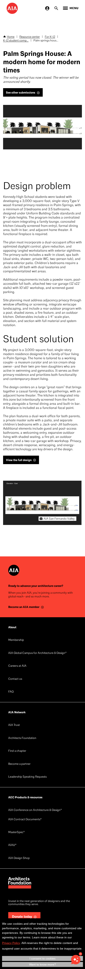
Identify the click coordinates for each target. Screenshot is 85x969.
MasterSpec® (16, 832)
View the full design (19, 460)
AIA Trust (14, 725)
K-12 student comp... (15, 40)
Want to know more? (42, 964)
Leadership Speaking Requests (27, 776)
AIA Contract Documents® (25, 819)
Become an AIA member (23, 607)
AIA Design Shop (19, 858)
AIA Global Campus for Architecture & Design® (37, 653)
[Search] (56, 8)
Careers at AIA (17, 666)
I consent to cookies (42, 958)
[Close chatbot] (80, 954)
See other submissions (20, 92)
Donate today (22, 917)
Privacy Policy (11, 943)
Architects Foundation (22, 738)
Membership (16, 640)
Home (10, 36)
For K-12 (50, 36)
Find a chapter (17, 751)
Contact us (15, 679)
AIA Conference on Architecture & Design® (35, 810)
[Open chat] (76, 960)
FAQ (11, 691)
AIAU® (12, 845)
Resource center (29, 36)
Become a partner (19, 764)
